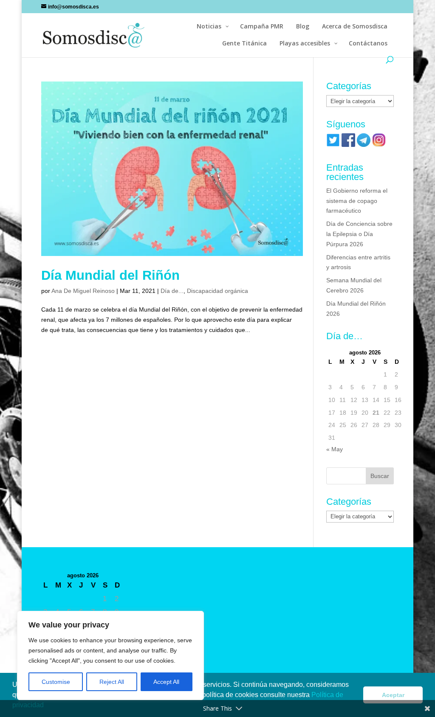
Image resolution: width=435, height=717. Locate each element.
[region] (110, 655)
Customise (56, 681)
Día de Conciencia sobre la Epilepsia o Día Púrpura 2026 (359, 233)
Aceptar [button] (393, 695)
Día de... (172, 290)
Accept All (166, 681)
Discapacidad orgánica (217, 290)
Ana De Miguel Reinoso (83, 290)
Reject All (111, 681)
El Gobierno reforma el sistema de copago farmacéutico (356, 200)
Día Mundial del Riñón (110, 275)
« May (334, 449)
